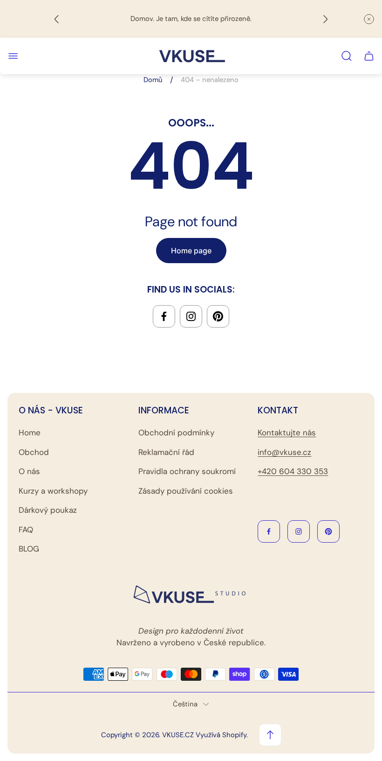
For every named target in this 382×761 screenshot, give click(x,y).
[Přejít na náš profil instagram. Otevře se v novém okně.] (191, 316)
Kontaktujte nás (287, 432)
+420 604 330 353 (293, 471)
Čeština (185, 704)
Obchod (34, 452)
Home (30, 432)
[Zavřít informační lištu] (369, 19)
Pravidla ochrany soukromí (187, 471)
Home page (191, 250)
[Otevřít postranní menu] (13, 56)
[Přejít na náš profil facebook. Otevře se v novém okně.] (164, 316)
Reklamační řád (166, 452)
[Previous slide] (56, 19)
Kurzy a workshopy (53, 491)
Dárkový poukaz (48, 510)
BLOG (29, 549)
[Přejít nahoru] (270, 735)
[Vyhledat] (346, 56)
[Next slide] (325, 19)
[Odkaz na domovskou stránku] (191, 595)
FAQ (26, 529)
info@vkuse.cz (284, 452)
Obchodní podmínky (176, 432)
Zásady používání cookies (185, 491)
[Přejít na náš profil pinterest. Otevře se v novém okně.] (218, 316)
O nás (29, 471)
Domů (153, 80)
